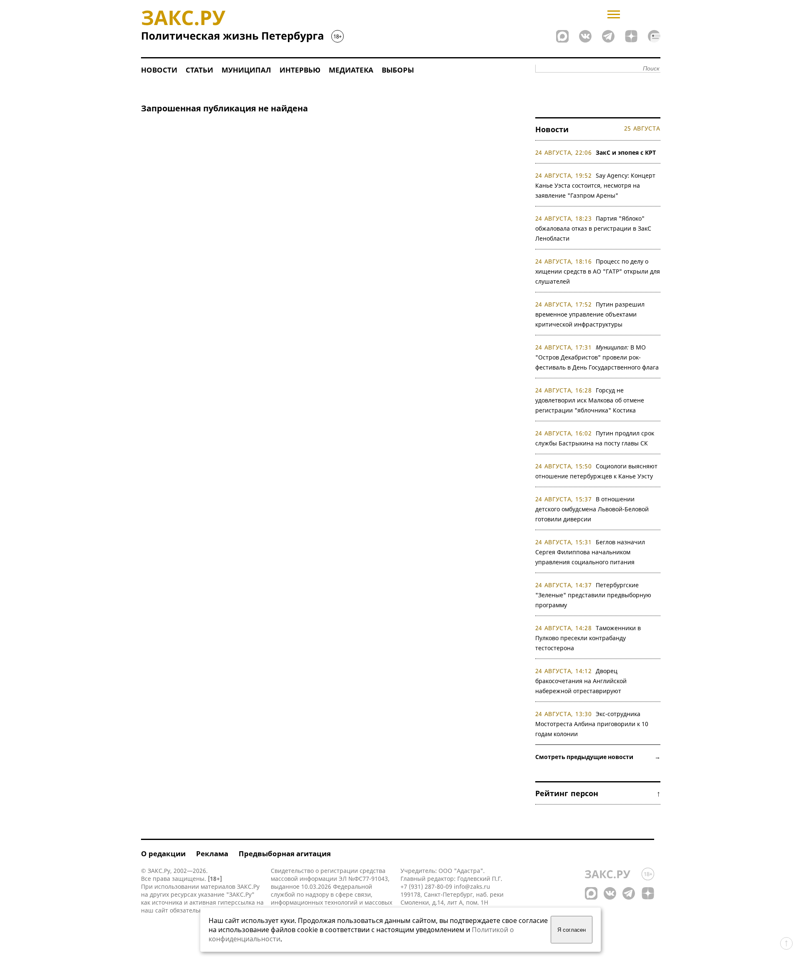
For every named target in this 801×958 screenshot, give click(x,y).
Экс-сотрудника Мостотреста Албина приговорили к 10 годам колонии (591, 724)
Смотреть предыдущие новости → (597, 757)
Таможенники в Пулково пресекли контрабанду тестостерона (588, 638)
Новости (159, 70)
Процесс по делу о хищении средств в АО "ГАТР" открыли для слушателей (597, 271)
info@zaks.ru (472, 886)
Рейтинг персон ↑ (597, 793)
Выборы (398, 70)
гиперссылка (236, 902)
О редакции (163, 853)
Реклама (212, 853)
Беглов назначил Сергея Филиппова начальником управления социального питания (590, 552)
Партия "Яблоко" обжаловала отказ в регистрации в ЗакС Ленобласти (593, 228)
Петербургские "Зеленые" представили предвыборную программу (593, 595)
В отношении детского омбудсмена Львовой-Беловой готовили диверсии (592, 509)
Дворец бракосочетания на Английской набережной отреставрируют (581, 681)
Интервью (300, 70)
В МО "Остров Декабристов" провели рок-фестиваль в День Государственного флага (597, 357)
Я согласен (571, 930)
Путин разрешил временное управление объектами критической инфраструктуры (590, 314)
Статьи (199, 70)
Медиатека (351, 70)
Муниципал (246, 70)
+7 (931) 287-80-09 (426, 886)
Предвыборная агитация (285, 853)
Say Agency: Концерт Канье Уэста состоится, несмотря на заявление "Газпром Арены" (595, 185)
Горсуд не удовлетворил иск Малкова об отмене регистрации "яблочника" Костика (589, 400)
